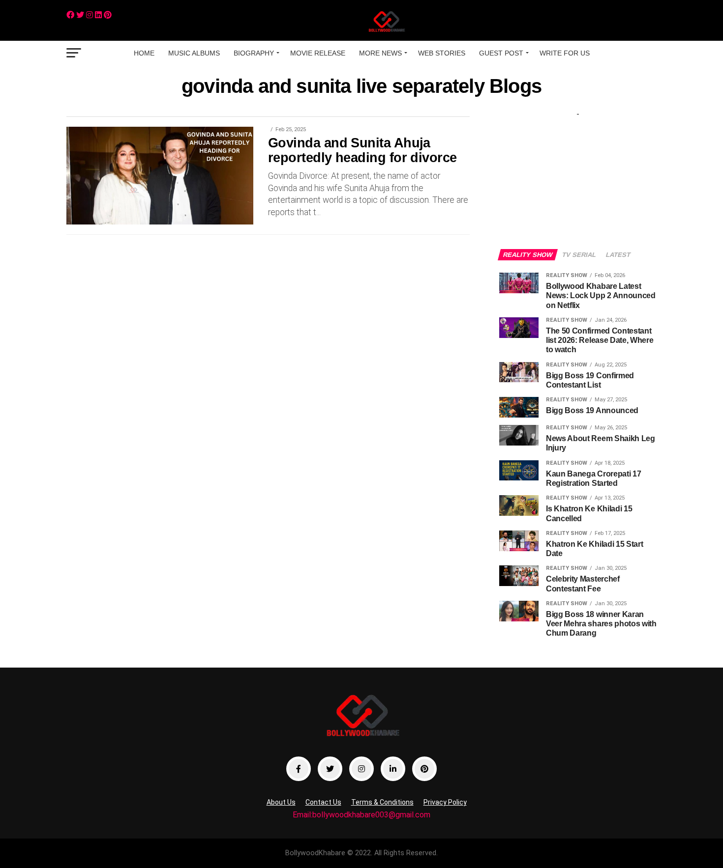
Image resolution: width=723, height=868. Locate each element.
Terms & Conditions (382, 802)
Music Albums (194, 53)
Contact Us (323, 802)
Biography (254, 53)
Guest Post (501, 53)
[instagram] (89, 15)
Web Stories (441, 53)
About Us (281, 802)
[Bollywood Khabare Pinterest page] (424, 768)
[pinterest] (108, 15)
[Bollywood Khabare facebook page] (298, 768)
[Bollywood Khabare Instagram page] (361, 768)
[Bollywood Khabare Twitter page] (330, 768)
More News (380, 53)
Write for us (565, 53)
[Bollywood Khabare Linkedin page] (393, 768)
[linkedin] (98, 15)
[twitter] (80, 15)
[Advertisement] (578, 173)
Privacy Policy (445, 802)
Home (144, 53)
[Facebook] (70, 15)
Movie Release (317, 53)
